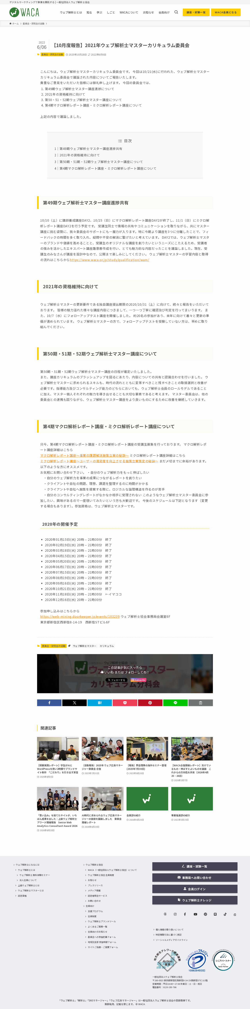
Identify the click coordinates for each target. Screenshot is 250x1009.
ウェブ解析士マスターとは (31, 890)
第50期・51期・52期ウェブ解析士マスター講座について (101, 161)
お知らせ (92, 880)
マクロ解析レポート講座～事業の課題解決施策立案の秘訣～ (84, 455)
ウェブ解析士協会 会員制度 (101, 874)
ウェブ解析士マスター (84, 645)
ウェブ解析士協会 (94, 864)
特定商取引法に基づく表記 (168, 934)
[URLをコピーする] (200, 702)
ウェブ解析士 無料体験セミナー (35, 874)
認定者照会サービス (97, 895)
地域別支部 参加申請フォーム (102, 942)
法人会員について (28, 880)
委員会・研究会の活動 (52, 54)
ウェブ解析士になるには (27, 864)
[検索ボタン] (176, 12)
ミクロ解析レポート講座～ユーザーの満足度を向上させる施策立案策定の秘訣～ (99, 461)
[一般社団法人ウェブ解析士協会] (24, 12)
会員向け (90, 905)
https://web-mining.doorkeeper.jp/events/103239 (80, 616)
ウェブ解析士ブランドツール (102, 921)
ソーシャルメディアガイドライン (172, 939)
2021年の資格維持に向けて (80, 155)
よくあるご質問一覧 (97, 926)
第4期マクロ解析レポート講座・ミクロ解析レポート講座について (108, 168)
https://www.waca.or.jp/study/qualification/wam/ (109, 259)
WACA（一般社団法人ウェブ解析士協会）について (112, 869)
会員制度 (92, 916)
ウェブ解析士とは (26, 869)
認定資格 (22, 895)
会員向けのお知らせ (97, 931)
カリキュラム (107, 645)
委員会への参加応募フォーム (102, 936)
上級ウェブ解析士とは (28, 885)
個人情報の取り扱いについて (170, 929)
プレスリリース (95, 885)
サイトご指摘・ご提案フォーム (103, 947)
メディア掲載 (94, 890)
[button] (49, 702)
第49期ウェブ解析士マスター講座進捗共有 (91, 148)
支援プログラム (95, 911)
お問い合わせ (94, 900)
